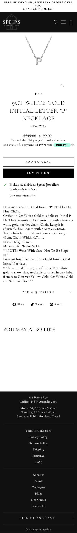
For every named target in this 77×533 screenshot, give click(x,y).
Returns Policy (38, 443)
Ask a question (38, 292)
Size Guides (38, 500)
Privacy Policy (39, 437)
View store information (22, 195)
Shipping (33, 140)
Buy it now (38, 173)
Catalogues (38, 487)
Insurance (39, 456)
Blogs (38, 494)
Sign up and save (37, 518)
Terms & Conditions (38, 431)
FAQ (38, 462)
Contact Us (38, 506)
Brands (38, 481)
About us (38, 475)
